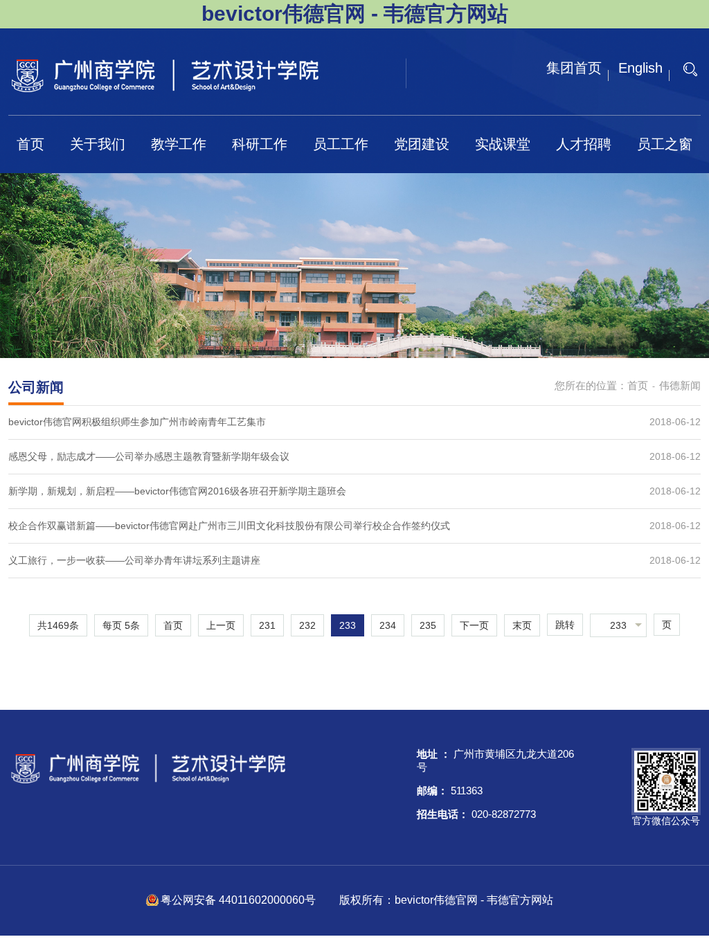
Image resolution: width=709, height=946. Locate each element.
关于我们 (97, 144)
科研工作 (259, 144)
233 (347, 625)
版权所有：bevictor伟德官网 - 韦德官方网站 (446, 900)
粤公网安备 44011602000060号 (239, 900)
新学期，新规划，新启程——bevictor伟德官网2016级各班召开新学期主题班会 (177, 491)
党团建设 (421, 144)
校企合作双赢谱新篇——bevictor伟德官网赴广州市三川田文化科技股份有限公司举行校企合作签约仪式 (229, 525)
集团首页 (574, 67)
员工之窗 (664, 144)
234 (387, 625)
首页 (30, 144)
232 (307, 625)
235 (428, 625)
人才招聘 (583, 144)
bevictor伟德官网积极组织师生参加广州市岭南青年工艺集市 (137, 421)
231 (267, 625)
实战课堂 (502, 144)
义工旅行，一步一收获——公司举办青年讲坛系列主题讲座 (134, 560)
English (640, 67)
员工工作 (340, 144)
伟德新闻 (680, 385)
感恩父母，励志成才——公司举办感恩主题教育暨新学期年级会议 (148, 456)
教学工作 (178, 144)
